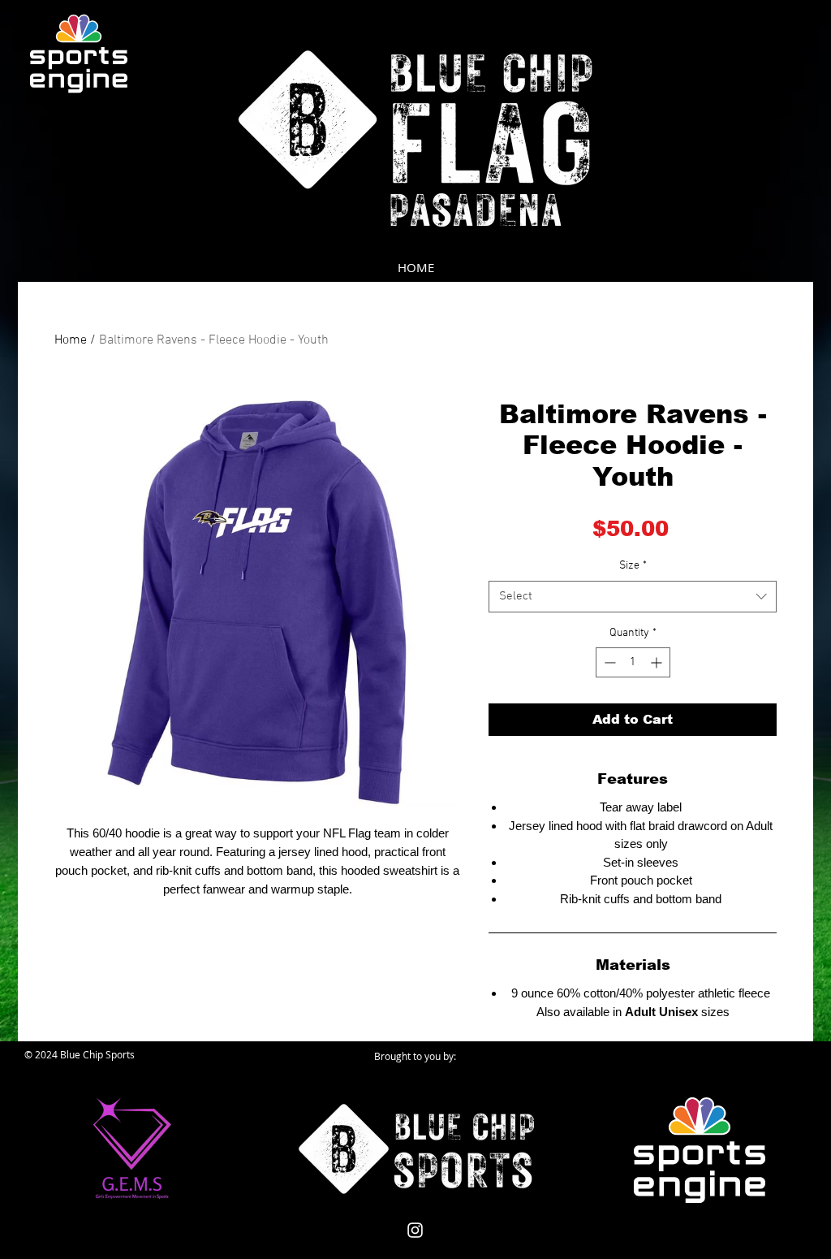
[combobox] (633, 596)
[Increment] (658, 662)
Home (70, 340)
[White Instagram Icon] (415, 1230)
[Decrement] (608, 662)
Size (633, 566)
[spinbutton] (633, 662)
